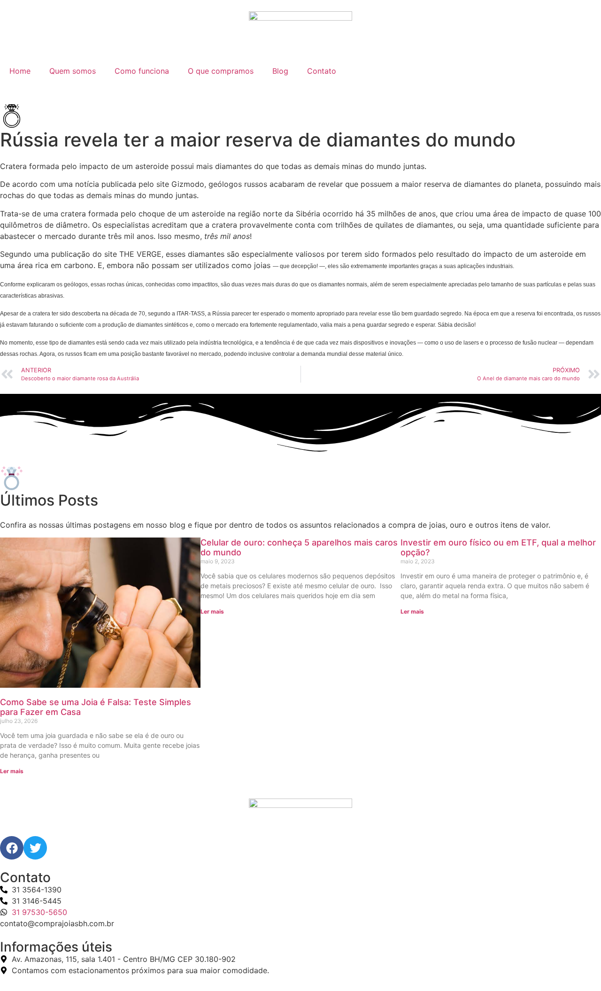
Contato (321, 71)
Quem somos (72, 71)
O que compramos (221, 71)
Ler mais (11, 771)
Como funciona (142, 71)
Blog (280, 71)
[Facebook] (11, 848)
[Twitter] (35, 848)
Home (20, 71)
